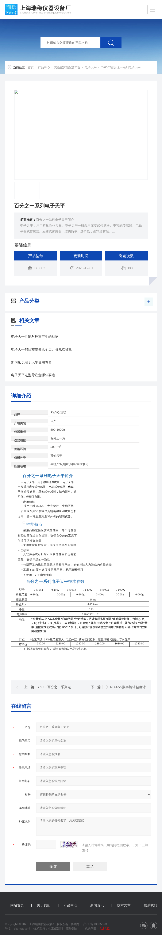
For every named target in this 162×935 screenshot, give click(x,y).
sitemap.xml (22, 928)
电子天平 (91, 67)
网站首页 (17, 905)
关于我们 (43, 905)
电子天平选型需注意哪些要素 (33, 375)
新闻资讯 (97, 905)
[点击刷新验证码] (69, 844)
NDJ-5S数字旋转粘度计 (128, 687)
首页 (31, 67)
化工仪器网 (55, 928)
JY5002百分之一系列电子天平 (58, 687)
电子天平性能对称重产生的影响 (34, 336)
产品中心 (44, 67)
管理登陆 (71, 928)
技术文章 (124, 905)
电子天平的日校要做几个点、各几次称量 (41, 349)
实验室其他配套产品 (67, 67)
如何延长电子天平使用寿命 (31, 362)
